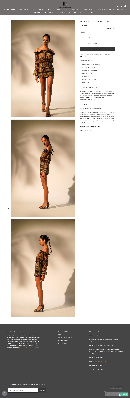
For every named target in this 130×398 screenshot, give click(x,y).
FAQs (59, 335)
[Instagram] (98, 369)
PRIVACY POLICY (63, 341)
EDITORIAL (76, 9)
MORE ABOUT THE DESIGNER (30, 347)
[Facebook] (85, 130)
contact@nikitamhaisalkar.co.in (102, 361)
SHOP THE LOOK (45, 9)
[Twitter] (87, 130)
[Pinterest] (90, 130)
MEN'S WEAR (23, 9)
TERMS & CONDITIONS (65, 338)
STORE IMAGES (90, 12)
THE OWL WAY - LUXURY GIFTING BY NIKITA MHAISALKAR (105, 9)
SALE (33, 9)
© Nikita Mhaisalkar (116, 386)
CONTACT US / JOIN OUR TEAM (69, 12)
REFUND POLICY (63, 343)
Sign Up (42, 390)
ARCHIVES (38, 12)
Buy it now (97, 49)
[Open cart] (125, 6)
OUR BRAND (49, 12)
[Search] (121, 6)
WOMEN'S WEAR (9, 9)
